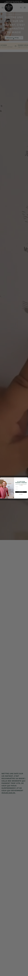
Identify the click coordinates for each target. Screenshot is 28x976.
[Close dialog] (27, 478)
